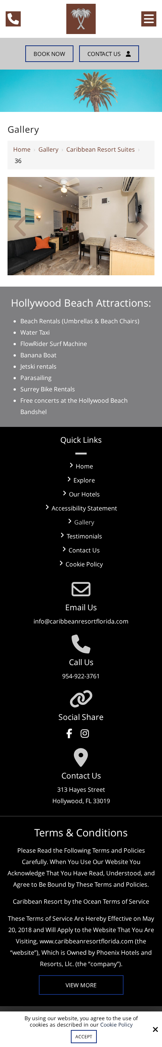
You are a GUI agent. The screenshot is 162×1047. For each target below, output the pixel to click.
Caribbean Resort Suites (100, 149)
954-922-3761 (81, 676)
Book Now (49, 53)
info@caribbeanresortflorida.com (81, 621)
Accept (83, 1036)
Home (22, 149)
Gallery (48, 149)
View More (81, 985)
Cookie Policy (116, 1025)
